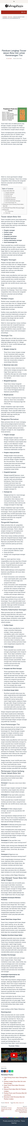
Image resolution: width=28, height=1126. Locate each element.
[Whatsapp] (12, 1071)
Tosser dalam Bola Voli (8, 190)
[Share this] (2, 1071)
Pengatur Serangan (10, 192)
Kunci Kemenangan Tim (11, 202)
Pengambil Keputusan (11, 199)
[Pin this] (7, 1071)
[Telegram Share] (10, 1071)
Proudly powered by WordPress (11, 1121)
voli (23, 1102)
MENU (24, 12)
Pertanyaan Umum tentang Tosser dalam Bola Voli (13, 205)
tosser (20, 1102)
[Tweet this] (5, 1071)
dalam (17, 1102)
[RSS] (14, 1)
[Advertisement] (14, 35)
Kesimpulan (6, 209)
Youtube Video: (10, 211)
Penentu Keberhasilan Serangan (13, 201)
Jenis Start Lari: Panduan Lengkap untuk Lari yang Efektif (6, 1108)
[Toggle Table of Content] (23, 188)
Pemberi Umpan (9, 194)
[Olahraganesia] (14, 6)
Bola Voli (7, 1102)
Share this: (8, 213)
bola (14, 1102)
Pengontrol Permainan (11, 197)
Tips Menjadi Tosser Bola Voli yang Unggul (13, 207)
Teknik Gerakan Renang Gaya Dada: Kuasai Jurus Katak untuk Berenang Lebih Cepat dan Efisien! (21, 1109)
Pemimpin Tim (9, 196)
